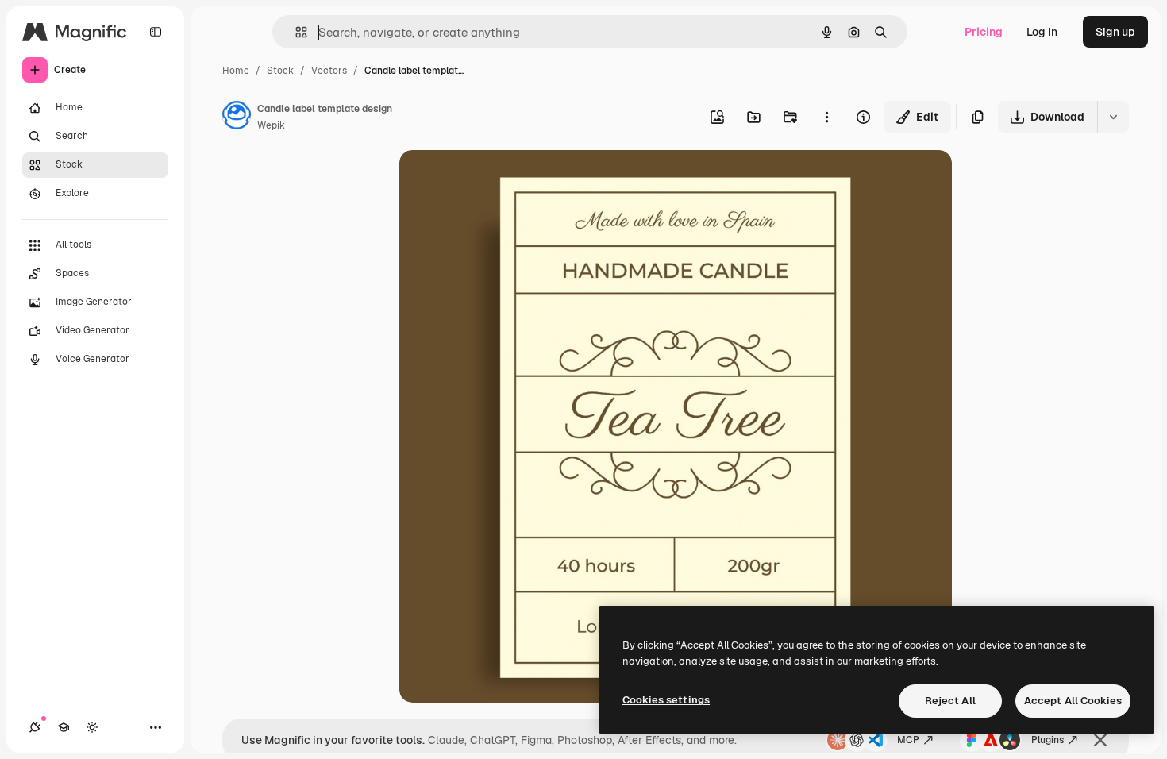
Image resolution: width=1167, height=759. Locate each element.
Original (501, 180)
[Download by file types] (1113, 117)
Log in (1041, 32)
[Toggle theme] (92, 727)
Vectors (329, 70)
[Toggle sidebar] (155, 31)
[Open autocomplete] (295, 32)
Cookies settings (666, 700)
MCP (908, 740)
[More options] (826, 117)
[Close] (1100, 739)
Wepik (271, 125)
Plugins (1047, 740)
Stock (280, 70)
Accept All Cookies (1073, 700)
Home (235, 70)
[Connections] (35, 727)
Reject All (950, 700)
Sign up (1115, 32)
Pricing (984, 32)
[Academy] (63, 727)
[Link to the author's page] (236, 117)
